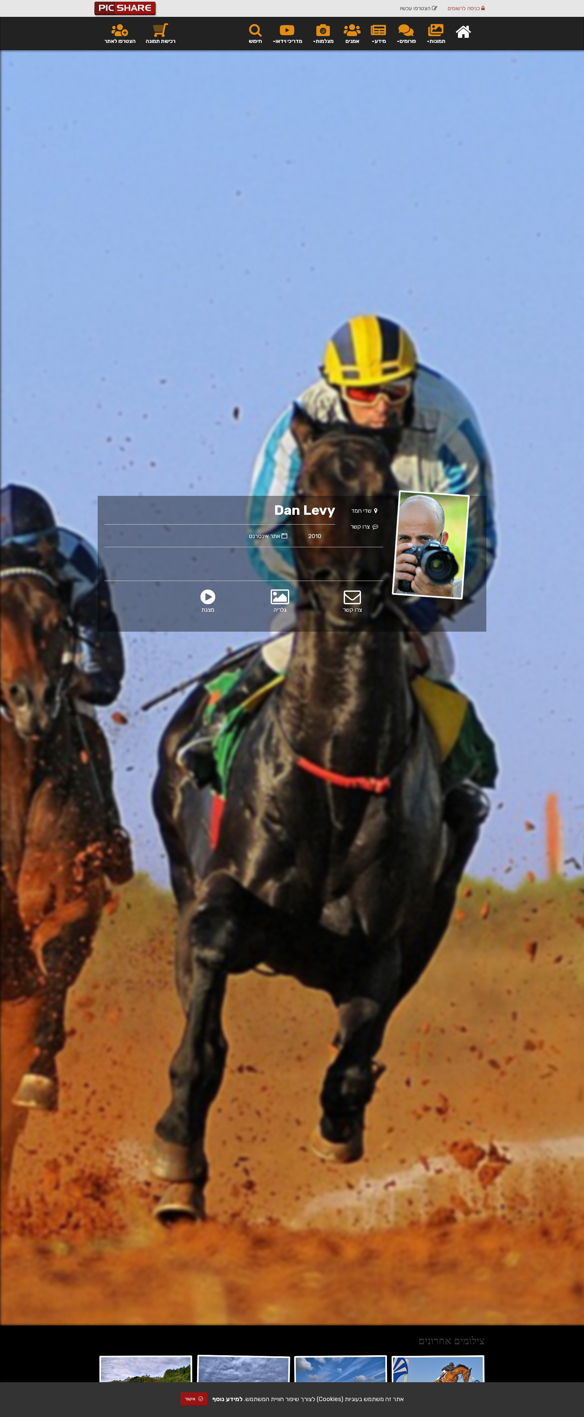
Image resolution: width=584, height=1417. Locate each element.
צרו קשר (361, 526)
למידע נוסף (227, 1399)
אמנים (352, 41)
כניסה (464, 8)
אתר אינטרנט (265, 536)
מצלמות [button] (325, 41)
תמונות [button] (437, 41)
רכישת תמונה (160, 41)
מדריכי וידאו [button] (288, 41)
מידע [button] (380, 41)
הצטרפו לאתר (120, 41)
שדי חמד (362, 510)
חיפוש (255, 41)
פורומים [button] (407, 41)
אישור (190, 1399)
